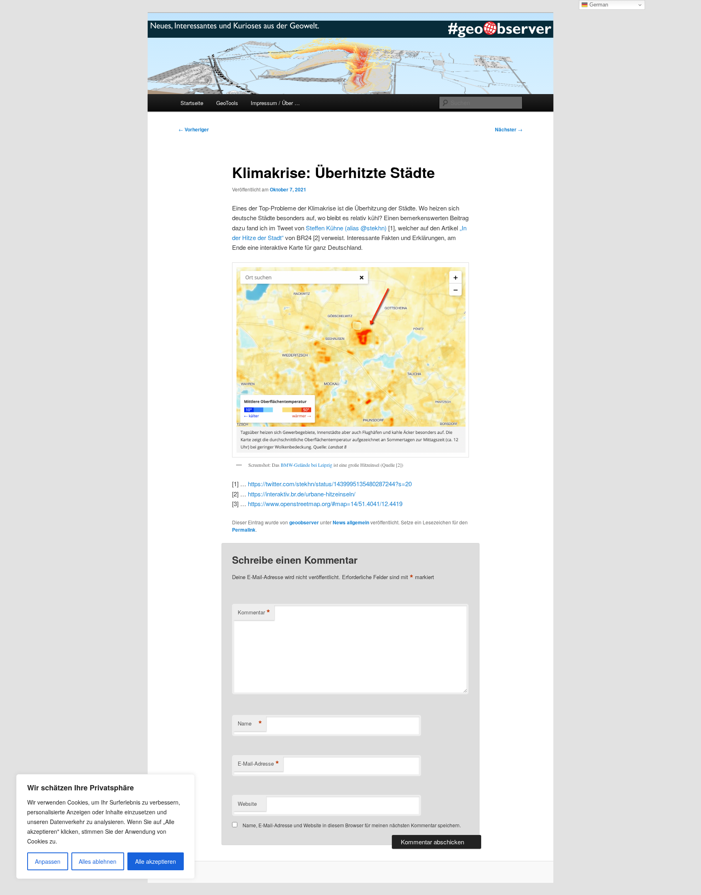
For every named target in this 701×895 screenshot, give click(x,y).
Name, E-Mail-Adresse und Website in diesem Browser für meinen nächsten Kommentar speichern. (352, 825)
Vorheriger (193, 129)
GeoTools (227, 103)
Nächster (509, 129)
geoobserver (304, 522)
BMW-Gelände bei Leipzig (306, 464)
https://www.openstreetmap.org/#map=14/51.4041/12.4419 (325, 503)
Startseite (192, 103)
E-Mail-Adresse (258, 763)
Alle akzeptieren (155, 861)
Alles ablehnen (97, 861)
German (598, 5)
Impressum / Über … (275, 103)
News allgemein (351, 522)
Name (250, 723)
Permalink (244, 529)
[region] (105, 826)
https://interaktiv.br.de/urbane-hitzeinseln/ (301, 493)
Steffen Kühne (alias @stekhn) (346, 227)
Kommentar (254, 612)
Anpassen (47, 861)
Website (247, 803)
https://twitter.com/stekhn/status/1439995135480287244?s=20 (330, 483)
